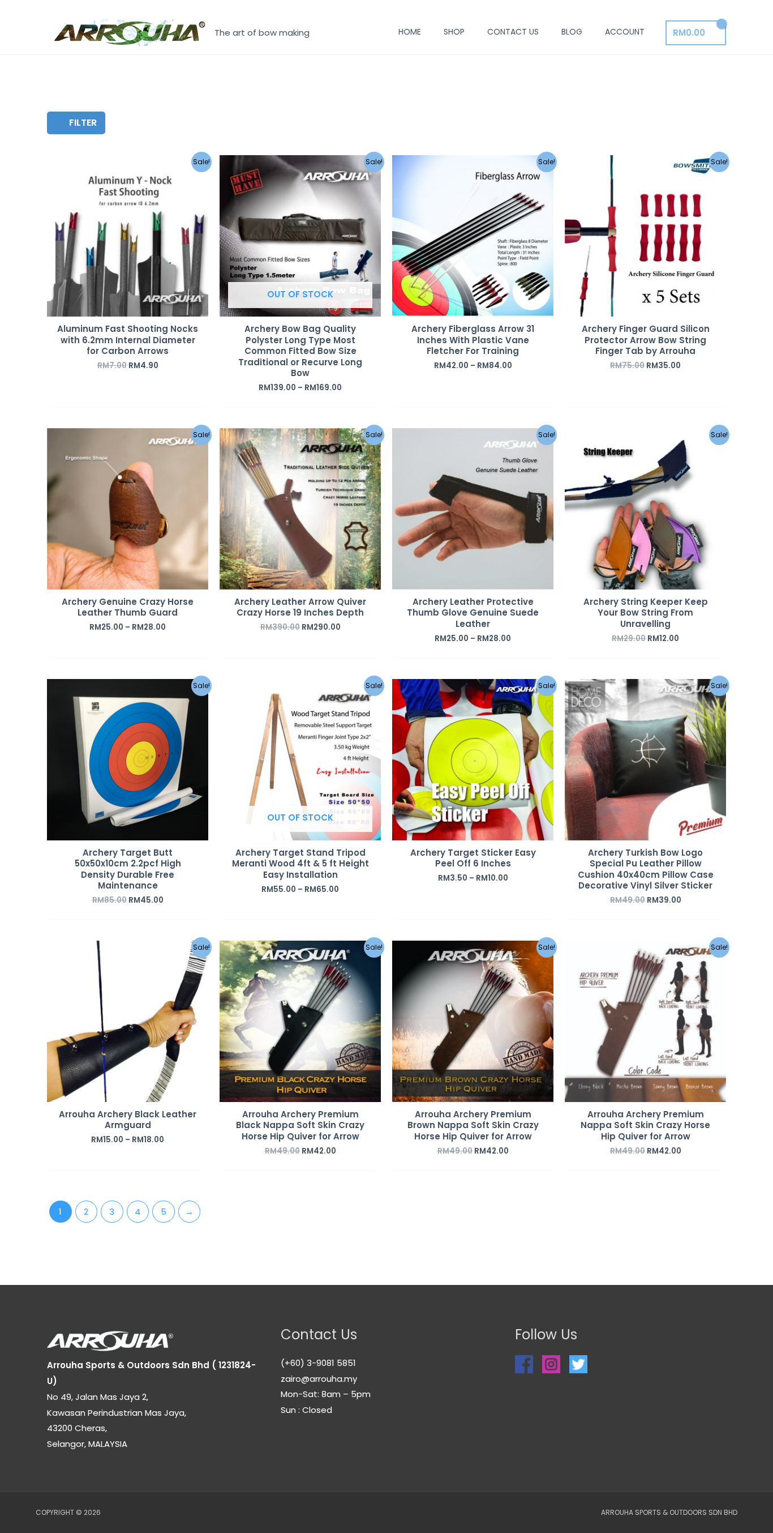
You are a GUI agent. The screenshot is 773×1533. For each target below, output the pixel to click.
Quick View (127, 307)
